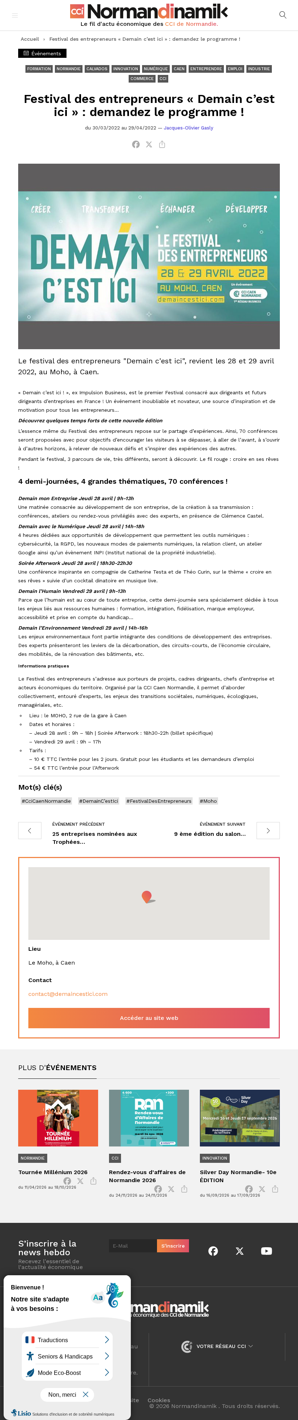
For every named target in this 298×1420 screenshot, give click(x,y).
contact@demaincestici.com (68, 993)
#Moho (208, 801)
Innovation (125, 69)
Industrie (259, 69)
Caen (179, 69)
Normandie (69, 69)
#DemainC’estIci (98, 801)
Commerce (142, 78)
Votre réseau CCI (221, 1346)
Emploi (235, 69)
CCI (163, 78)
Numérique (156, 69)
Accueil (30, 39)
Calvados (97, 69)
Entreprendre (206, 69)
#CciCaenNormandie (46, 801)
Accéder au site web (149, 1017)
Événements (45, 53)
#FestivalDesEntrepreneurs (159, 801)
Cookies (159, 1400)
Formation (39, 69)
